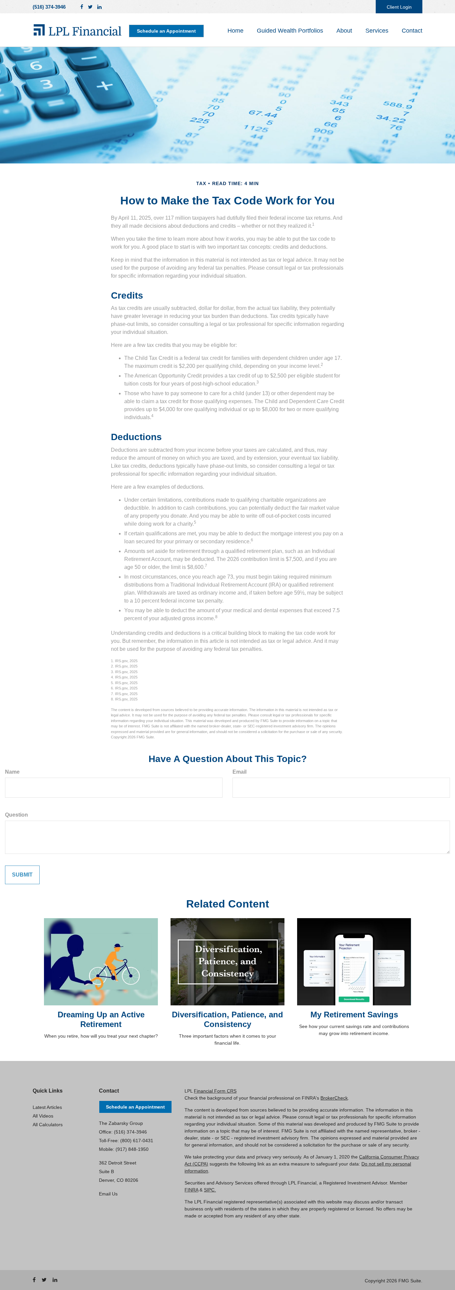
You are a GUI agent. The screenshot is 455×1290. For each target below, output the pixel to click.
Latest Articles (47, 1107)
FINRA (191, 1189)
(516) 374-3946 (49, 7)
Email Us (108, 1193)
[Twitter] (90, 7)
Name (12, 772)
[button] (290, 31)
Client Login (399, 7)
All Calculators (48, 1124)
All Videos (43, 1116)
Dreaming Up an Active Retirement (101, 1019)
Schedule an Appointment (166, 31)
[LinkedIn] (99, 7)
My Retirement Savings (354, 1014)
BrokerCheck (334, 1098)
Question (16, 815)
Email (239, 772)
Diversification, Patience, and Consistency (227, 1019)
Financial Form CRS (215, 1091)
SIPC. (210, 1189)
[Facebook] (81, 7)
